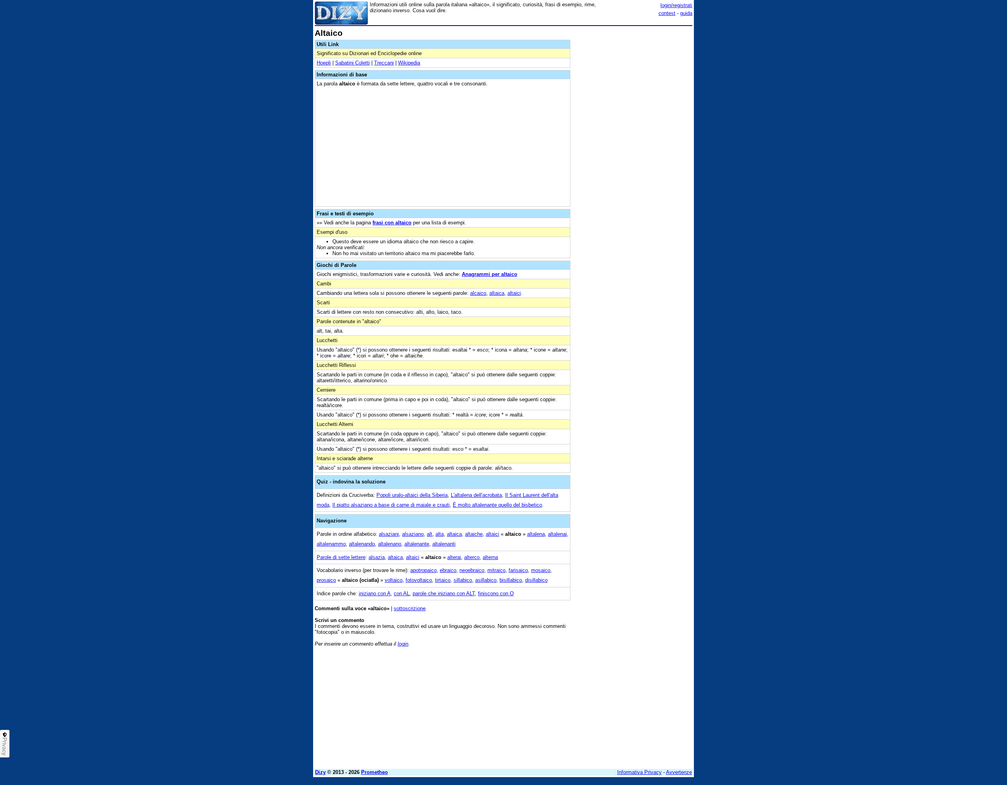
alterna (490, 557)
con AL (401, 593)
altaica (496, 293)
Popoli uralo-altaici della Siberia (412, 495)
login (403, 644)
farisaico (518, 570)
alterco (472, 557)
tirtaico (442, 580)
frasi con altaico (392, 223)
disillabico (536, 580)
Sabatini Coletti (352, 63)
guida (686, 13)
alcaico (478, 293)
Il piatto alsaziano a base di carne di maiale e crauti (391, 505)
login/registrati (676, 5)
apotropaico (423, 570)
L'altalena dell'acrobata (476, 495)
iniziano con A (375, 593)
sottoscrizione (410, 608)
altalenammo (331, 544)
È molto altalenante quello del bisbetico (497, 505)
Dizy (320, 772)
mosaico (540, 570)
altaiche (474, 534)
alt (429, 534)
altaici (514, 293)
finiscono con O (496, 593)
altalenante (416, 544)
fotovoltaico (419, 580)
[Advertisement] (633, 147)
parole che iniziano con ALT (444, 593)
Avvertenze (679, 772)
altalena (536, 534)
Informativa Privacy (639, 772)
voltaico (393, 580)
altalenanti (444, 544)
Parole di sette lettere (341, 557)
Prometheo (374, 772)
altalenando (362, 544)
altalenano (389, 544)
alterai (454, 557)
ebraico (448, 570)
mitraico (496, 570)
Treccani (384, 63)
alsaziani (389, 534)
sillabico (463, 580)
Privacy (5, 746)
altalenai (557, 534)
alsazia (377, 557)
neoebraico (471, 570)
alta (439, 534)
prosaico (326, 580)
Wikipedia (409, 63)
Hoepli (324, 63)
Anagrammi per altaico (489, 274)
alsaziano (413, 534)
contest (666, 13)
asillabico (485, 580)
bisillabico (511, 580)
